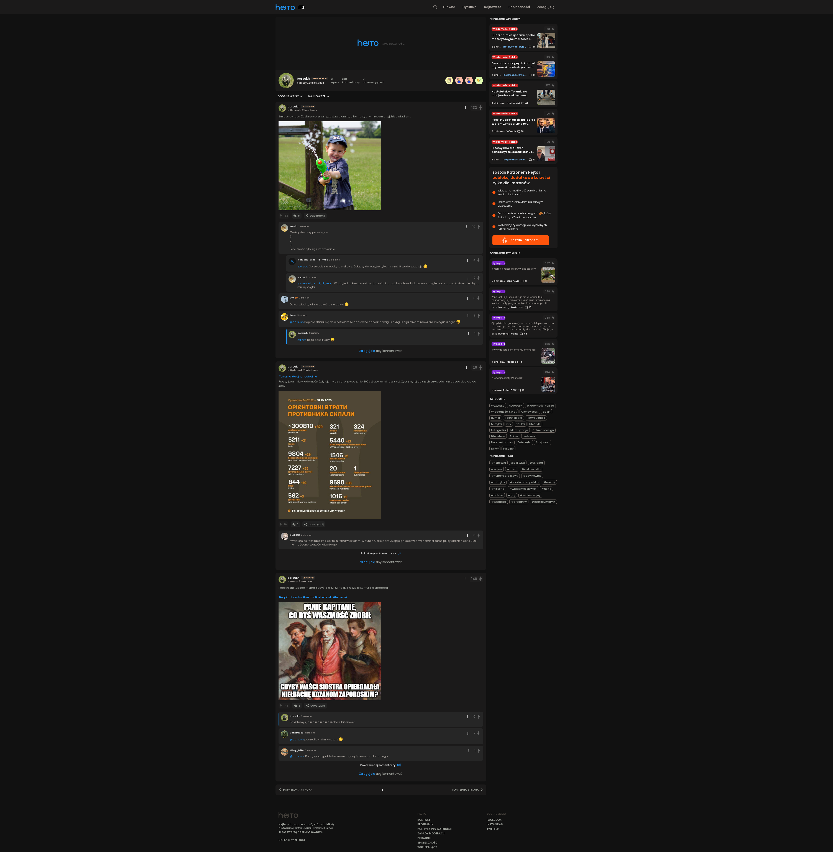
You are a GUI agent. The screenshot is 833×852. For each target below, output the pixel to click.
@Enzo (302, 340)
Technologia (513, 418)
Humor (495, 418)
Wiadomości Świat (504, 412)
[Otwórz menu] (465, 108)
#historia (497, 489)
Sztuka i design (543, 430)
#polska (497, 495)
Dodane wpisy (288, 96)
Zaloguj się (545, 7)
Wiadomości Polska (540, 405)
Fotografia (498, 430)
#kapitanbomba (290, 597)
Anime (514, 436)
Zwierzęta (524, 442)
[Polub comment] (478, 227)
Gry (508, 424)
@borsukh (297, 322)
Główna (449, 7)
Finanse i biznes (502, 442)
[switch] (301, 7)
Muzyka (496, 424)
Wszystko (497, 405)
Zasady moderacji (431, 833)
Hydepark (515, 405)
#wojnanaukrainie (304, 376)
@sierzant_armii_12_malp (315, 283)
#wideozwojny (530, 495)
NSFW (495, 448)
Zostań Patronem (524, 240)
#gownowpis (532, 476)
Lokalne (508, 448)
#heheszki (340, 597)
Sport (547, 412)
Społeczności (519, 7)
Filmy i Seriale (536, 418)
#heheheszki (323, 597)
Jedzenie (529, 436)
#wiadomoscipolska (524, 482)
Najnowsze (492, 7)
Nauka (520, 424)
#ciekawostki (531, 469)
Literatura (498, 436)
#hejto (546, 489)
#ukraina (285, 376)
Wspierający (427, 847)
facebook (494, 820)
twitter (493, 829)
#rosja (512, 469)
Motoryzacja (519, 430)
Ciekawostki (529, 412)
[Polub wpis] (480, 107)
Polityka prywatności (434, 829)
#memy (308, 597)
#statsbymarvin (543, 502)
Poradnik (424, 838)
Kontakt (423, 820)
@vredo (302, 266)
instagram (495, 824)
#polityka (518, 463)
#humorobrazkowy (504, 476)
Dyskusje (469, 7)
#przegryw (519, 502)
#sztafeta (498, 502)
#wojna (496, 469)
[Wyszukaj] (435, 7)
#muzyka (498, 482)
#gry (511, 495)
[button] (330, 165)
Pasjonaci (542, 442)
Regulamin (425, 824)
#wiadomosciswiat (522, 489)
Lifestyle (535, 424)
